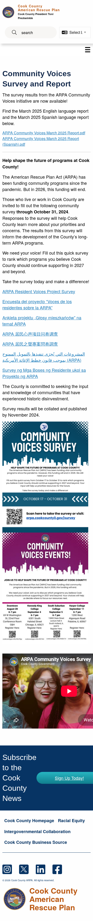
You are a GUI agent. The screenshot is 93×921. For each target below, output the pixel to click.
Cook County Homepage (29, 820)
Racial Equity (71, 820)
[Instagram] (10, 868)
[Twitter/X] (27, 868)
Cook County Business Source (35, 842)
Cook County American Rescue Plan (39, 12)
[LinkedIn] (44, 868)
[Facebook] (60, 868)
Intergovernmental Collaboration (37, 831)
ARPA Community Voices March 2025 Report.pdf (43, 133)
